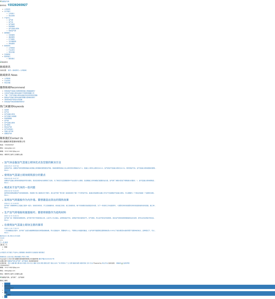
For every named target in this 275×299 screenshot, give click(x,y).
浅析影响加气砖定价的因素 (13, 99)
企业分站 (10, 257)
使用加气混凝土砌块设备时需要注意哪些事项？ (20, 97)
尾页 (6, 242)
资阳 (41, 263)
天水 (91, 263)
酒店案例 (12, 37)
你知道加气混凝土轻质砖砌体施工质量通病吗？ (20, 91)
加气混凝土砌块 (14, 28)
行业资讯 (12, 50)
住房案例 (12, 35)
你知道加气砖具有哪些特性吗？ (14, 102)
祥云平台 (105, 263)
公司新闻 (12, 48)
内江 (31, 263)
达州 (55, 263)
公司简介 (12, 13)
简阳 (24, 263)
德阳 (45, 263)
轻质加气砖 (12, 31)
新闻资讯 (7, 46)
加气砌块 (7, 125)
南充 (52, 263)
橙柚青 (118, 263)
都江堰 (17, 263)
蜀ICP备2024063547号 (46, 259)
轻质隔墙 (12, 26)
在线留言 (7, 54)
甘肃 (70, 263)
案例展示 (7, 33)
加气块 (11, 22)
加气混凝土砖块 (9, 114)
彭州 (21, 263)
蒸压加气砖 (8, 127)
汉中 (88, 263)
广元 (67, 263)
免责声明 (126, 263)
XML (27, 257)
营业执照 (12, 15)
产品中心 (7, 18)
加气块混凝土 (8, 129)
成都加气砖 (8, 133)
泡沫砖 (6, 110)
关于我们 (7, 11)
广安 (59, 263)
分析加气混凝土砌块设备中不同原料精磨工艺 (19, 93)
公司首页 (7, 9)
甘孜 (38, 263)
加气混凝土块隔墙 (10, 116)
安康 (81, 263)
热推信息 (3, 257)
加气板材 (12, 24)
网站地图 (18, 257)
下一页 (2, 242)
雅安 (35, 263)
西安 (84, 263)
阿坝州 (63, 263)
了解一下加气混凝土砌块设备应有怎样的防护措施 (20, 95)
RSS (23, 257)
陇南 (74, 263)
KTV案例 (12, 39)
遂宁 (48, 263)
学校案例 (12, 43)
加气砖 (11, 20)
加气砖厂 (18, 261)
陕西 (77, 263)
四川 (9, 263)
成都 (12, 263)
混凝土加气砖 (8, 131)
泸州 (28, 263)
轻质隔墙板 (8, 118)
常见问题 (12, 52)
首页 (9, 70)
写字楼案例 (12, 41)
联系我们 (7, 56)
